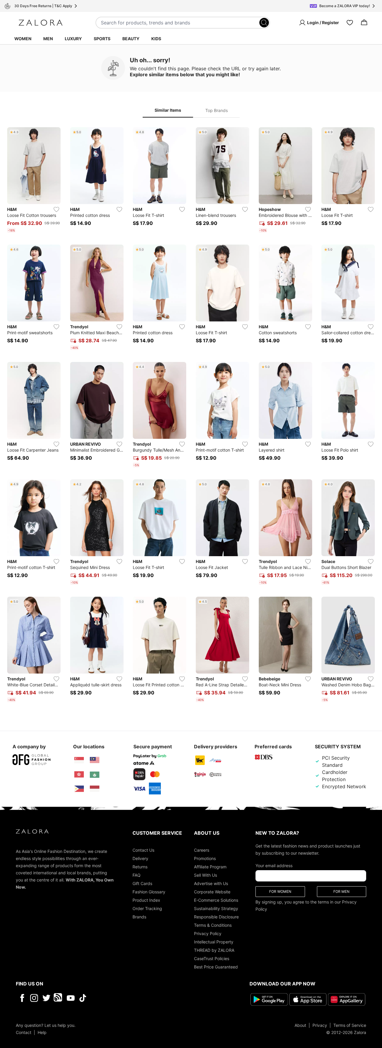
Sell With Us (205, 875)
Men (48, 38)
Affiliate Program (210, 866)
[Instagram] (34, 998)
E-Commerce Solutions (216, 900)
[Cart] (364, 22)
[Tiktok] (121, 998)
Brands (139, 916)
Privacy (319, 1025)
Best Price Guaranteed (216, 966)
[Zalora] (40, 23)
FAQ (137, 875)
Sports (102, 38)
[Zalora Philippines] (79, 789)
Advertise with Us (211, 883)
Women (22, 38)
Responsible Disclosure (216, 916)
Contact (23, 1032)
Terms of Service (349, 1025)
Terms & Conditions (213, 925)
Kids (156, 38)
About (300, 1025)
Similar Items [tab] (168, 110)
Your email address (273, 865)
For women (280, 891)
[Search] (264, 22)
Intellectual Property (213, 941)
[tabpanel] (191, 416)
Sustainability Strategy (216, 908)
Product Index (146, 900)
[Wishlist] (349, 22)
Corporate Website (212, 891)
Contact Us (143, 850)
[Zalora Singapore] (79, 760)
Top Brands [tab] (216, 110)
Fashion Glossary (149, 891)
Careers (201, 850)
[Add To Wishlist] (56, 209)
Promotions (205, 858)
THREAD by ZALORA (214, 950)
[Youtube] (70, 998)
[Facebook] (22, 998)
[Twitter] (46, 998)
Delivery (140, 858)
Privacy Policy (207, 933)
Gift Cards (142, 883)
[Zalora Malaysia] (95, 760)
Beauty (130, 38)
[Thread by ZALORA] (58, 998)
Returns (140, 866)
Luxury (73, 38)
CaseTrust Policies (211, 958)
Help (42, 1032)
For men (341, 891)
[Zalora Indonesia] (95, 789)
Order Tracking (147, 908)
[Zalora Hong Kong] (79, 774)
